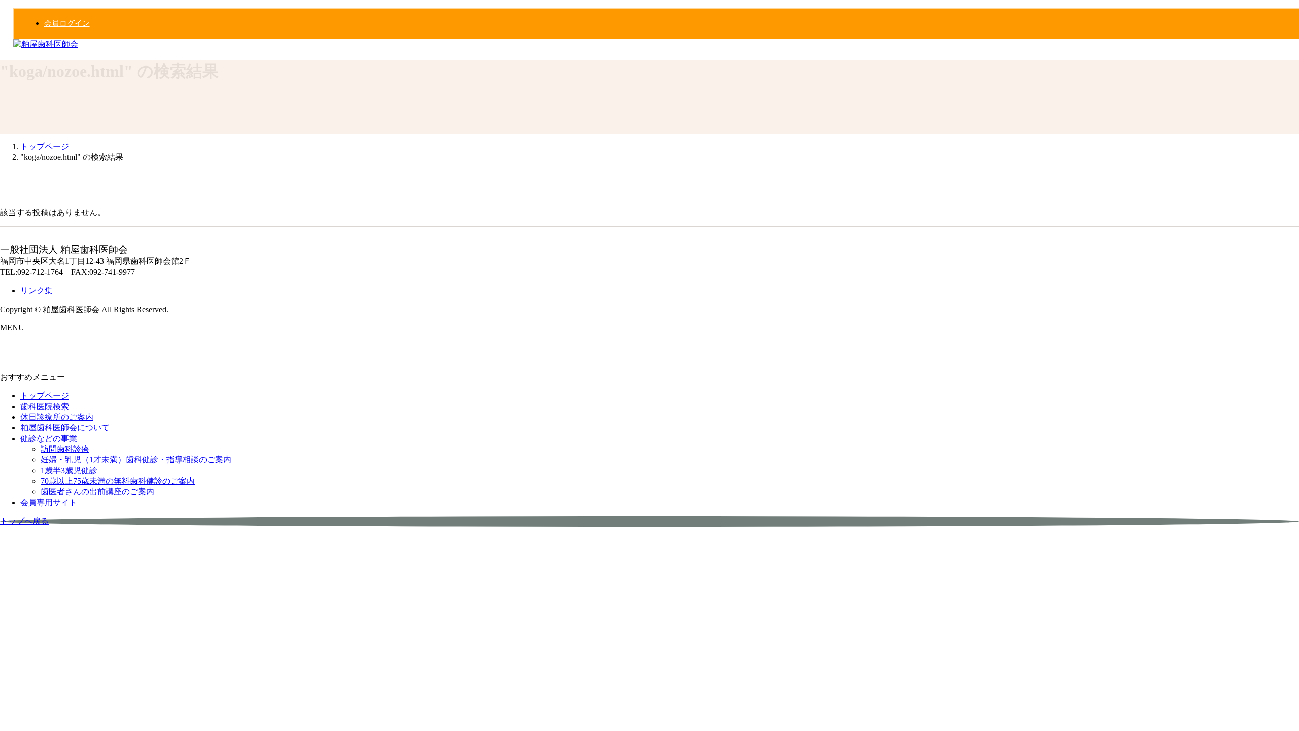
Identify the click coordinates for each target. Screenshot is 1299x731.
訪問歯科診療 (65, 449)
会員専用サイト (48, 502)
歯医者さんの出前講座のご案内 (97, 491)
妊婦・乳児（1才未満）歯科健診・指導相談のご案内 (136, 459)
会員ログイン (67, 23)
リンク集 (36, 290)
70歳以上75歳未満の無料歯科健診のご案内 (118, 481)
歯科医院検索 (44, 406)
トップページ (44, 395)
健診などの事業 (48, 438)
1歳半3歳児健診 (69, 470)
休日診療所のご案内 (56, 417)
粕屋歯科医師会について (65, 427)
